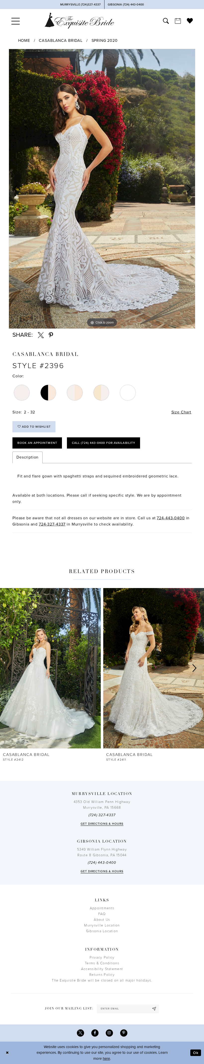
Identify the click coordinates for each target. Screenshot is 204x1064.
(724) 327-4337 (102, 815)
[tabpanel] (102, 189)
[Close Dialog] (7, 1052)
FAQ (102, 914)
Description (27, 457)
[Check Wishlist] (190, 20)
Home (24, 40)
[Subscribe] (154, 1008)
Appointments (102, 908)
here (106, 1058)
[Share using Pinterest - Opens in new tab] (51, 335)
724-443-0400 (171, 518)
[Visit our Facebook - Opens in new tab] (95, 1033)
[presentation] (50, 668)
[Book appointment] (178, 20)
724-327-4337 (52, 524)
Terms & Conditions (102, 963)
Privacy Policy (102, 957)
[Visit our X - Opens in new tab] (80, 1033)
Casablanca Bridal (60, 40)
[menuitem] (15, 20)
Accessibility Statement (102, 969)
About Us (102, 920)
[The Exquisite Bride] (79, 20)
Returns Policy (102, 975)
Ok (196, 1052)
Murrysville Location (102, 925)
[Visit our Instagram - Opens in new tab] (109, 1033)
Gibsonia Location (102, 931)
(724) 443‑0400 (102, 863)
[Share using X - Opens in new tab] (41, 335)
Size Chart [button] (181, 412)
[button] (15, 20)
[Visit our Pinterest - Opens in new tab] (123, 1033)
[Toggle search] (166, 20)
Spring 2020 (105, 40)
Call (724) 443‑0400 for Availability (103, 443)
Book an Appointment (37, 443)
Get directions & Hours (102, 823)
